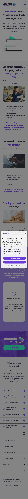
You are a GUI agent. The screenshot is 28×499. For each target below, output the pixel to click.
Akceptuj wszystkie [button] (14, 258)
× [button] (25, 233)
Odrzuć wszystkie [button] (14, 262)
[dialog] (14, 249)
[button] (14, 265)
